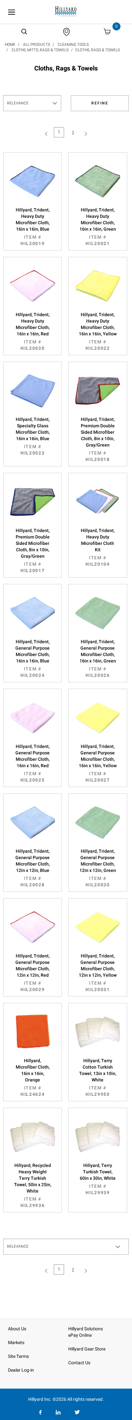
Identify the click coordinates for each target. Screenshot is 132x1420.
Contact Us (79, 1362)
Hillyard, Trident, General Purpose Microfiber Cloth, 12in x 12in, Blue (32, 868)
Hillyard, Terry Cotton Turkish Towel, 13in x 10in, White (97, 1077)
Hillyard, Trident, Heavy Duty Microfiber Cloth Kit (98, 547)
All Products (36, 44)
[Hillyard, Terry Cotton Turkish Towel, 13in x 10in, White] (98, 1032)
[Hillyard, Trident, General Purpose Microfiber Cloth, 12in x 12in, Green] (98, 822)
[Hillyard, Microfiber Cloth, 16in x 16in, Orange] (33, 1032)
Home (10, 44)
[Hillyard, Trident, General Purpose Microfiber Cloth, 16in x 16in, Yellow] (98, 717)
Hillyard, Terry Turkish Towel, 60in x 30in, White (98, 1179)
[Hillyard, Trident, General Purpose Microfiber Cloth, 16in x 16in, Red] (33, 717)
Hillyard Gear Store (86, 1349)
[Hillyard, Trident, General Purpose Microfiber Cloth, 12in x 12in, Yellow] (98, 927)
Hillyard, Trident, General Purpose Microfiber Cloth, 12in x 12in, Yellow (98, 973)
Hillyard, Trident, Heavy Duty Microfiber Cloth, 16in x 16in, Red (33, 331)
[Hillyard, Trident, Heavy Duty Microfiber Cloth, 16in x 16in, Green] (98, 181)
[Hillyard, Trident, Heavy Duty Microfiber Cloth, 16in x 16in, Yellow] (98, 286)
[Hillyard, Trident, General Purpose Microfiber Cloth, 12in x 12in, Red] (33, 927)
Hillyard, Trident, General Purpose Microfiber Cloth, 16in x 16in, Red (32, 763)
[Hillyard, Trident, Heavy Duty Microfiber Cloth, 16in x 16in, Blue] (33, 181)
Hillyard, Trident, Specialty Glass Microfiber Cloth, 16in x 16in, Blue (33, 436)
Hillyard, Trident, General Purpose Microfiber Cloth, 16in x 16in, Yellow (98, 763)
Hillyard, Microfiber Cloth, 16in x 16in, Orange (33, 1077)
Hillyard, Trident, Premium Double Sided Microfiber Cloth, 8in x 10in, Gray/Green (98, 439)
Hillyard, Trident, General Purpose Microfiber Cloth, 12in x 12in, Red (32, 973)
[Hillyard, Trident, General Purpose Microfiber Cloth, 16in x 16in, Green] (98, 613)
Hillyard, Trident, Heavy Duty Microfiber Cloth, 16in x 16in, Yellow (98, 331)
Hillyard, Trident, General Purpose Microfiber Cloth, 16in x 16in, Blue (32, 658)
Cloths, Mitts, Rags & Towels (40, 50)
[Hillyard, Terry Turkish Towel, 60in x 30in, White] (98, 1136)
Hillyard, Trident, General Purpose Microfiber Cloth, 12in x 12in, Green (97, 868)
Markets (16, 1342)
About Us (17, 1329)
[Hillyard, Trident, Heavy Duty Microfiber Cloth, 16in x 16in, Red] (33, 286)
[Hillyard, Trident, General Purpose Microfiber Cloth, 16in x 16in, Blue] (33, 613)
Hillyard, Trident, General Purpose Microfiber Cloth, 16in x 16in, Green (97, 658)
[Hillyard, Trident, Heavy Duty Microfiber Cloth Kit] (98, 502)
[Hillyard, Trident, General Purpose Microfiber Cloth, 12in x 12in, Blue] (33, 822)
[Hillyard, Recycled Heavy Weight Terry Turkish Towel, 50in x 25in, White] (33, 1136)
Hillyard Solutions (85, 1329)
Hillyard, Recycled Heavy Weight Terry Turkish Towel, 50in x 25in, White (32, 1185)
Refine (99, 103)
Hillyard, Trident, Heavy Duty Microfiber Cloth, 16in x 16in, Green (97, 227)
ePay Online (80, 1335)
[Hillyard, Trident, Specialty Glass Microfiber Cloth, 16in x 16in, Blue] (33, 390)
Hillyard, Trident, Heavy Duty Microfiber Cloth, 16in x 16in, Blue (33, 227)
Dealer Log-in (21, 1370)
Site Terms (18, 1356)
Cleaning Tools (73, 44)
